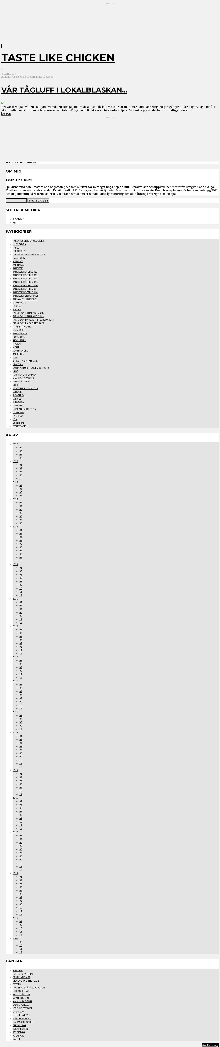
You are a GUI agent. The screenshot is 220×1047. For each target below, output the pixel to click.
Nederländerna (22, 381)
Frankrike (18, 330)
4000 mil (18, 970)
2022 (15, 526)
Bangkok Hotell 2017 (25, 288)
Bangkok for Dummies (25, 295)
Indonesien (19, 340)
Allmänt (5, 76)
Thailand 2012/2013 (24, 409)
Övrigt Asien (20, 426)
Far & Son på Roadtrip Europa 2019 (33, 319)
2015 (15, 732)
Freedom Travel (22, 991)
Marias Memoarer (23, 1021)
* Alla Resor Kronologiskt (28, 240)
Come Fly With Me (23, 973)
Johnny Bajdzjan (22, 1001)
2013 (15, 797)
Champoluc (19, 302)
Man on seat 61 (22, 1018)
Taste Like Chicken (58, 57)
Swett (16, 1039)
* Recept (17, 247)
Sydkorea (18, 402)
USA (15, 419)
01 (20, 464)
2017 (15, 681)
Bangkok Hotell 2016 (25, 285)
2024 (15, 482)
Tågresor (47, 76)
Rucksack (18, 1035)
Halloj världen (21, 994)
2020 (15, 598)
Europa (17, 309)
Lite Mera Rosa (21, 1015)
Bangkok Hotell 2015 (25, 282)
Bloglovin (19, 219)
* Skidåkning (20, 251)
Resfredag (19, 1032)
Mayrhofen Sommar (24, 374)
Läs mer (6, 113)
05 (20, 492)
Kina (15, 357)
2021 (15, 564)
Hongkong (19, 336)
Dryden (17, 984)
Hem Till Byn (20, 333)
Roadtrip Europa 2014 (25, 388)
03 (20, 488)
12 (20, 595)
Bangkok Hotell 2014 (25, 278)
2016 (15, 712)
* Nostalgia (19, 244)
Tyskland (18, 412)
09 (20, 557)
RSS (15, 222)
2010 (15, 917)
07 (20, 454)
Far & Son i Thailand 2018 (28, 312)
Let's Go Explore (22, 1008)
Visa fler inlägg (210, 1045)
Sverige (17, 398)
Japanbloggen (21, 997)
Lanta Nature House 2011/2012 (31, 367)
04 (20, 447)
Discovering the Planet (27, 980)
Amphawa (18, 264)
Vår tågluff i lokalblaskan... (64, 89)
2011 (15, 873)
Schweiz (17, 391)
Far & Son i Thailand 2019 (28, 316)
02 (20, 468)
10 (20, 478)
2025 (15, 461)
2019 (15, 626)
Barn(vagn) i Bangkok (25, 299)
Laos (15, 371)
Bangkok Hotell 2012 (25, 271)
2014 (15, 770)
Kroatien (18, 364)
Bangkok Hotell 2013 (25, 275)
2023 (15, 499)
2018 (15, 657)
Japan (16, 347)
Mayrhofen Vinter (23, 378)
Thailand (18, 405)
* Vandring (19, 258)
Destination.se (21, 977)
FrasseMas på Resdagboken (29, 987)
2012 (15, 832)
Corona (17, 306)
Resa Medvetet (21, 1028)
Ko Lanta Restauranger (26, 361)
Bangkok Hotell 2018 (25, 292)
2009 (15, 938)
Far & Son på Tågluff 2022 (26, 76)
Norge (16, 385)
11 (20, 591)
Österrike (18, 422)
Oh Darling (19, 1025)
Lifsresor (18, 1011)
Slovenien (18, 395)
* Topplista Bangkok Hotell (29, 254)
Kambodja (18, 354)
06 (20, 451)
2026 (15, 444)
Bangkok (18, 268)
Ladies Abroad (21, 1004)
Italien (17, 343)
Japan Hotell (20, 350)
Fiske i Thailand (22, 326)
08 (20, 457)
